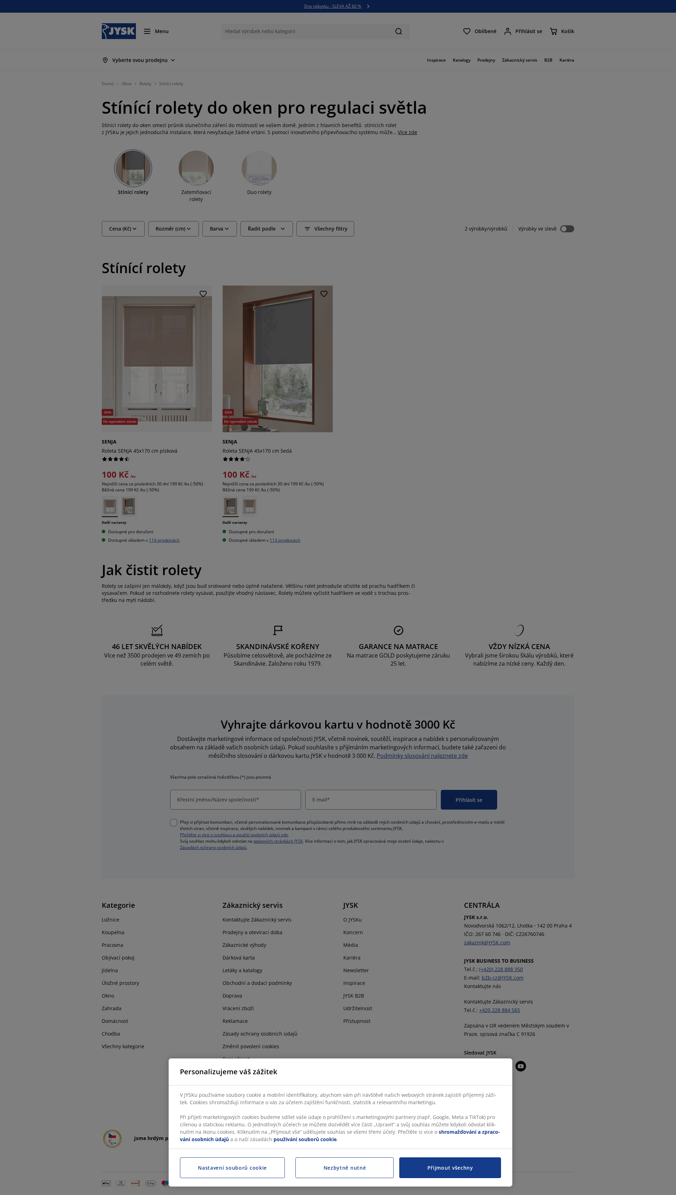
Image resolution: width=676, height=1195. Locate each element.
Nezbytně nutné (345, 1167)
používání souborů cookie (305, 1139)
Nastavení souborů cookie (232, 1167)
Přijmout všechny (450, 1167)
